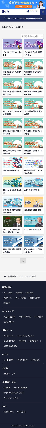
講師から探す (35, 298)
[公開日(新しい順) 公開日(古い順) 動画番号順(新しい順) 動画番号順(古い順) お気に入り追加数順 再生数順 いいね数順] (32, 36)
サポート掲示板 (25, 317)
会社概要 (7, 388)
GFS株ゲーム (9, 336)
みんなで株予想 (9, 341)
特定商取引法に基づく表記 (13, 393)
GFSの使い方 (22, 360)
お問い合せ (35, 360)
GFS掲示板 (39, 317)
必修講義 (29, 293)
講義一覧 (19, 293)
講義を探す (7, 287)
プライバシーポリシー (12, 398)
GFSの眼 (22, 341)
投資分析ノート (35, 341)
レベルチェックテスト (26, 336)
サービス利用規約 (20, 388)
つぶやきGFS (9, 322)
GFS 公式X (21, 412)
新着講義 (7, 303)
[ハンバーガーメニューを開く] (43, 12)
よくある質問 (8, 360)
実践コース (8, 298)
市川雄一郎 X (8, 412)
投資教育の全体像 (10, 346)
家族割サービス (9, 374)
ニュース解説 (21, 298)
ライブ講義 (8, 293)
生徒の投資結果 (9, 317)
